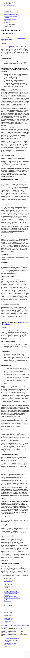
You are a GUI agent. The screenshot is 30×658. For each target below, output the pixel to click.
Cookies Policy (8, 621)
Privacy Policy (8, 619)
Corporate (6, 17)
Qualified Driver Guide (10, 19)
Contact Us (7, 22)
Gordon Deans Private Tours (11, 16)
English (9, 11)
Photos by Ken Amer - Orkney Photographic (12, 625)
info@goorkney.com (9, 5)
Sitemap (6, 622)
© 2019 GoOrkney (9, 618)
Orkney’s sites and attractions (15, 46)
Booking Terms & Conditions (12, 598)
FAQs (5, 599)
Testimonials (7, 20)
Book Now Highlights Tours (11, 14)
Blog (5, 602)
